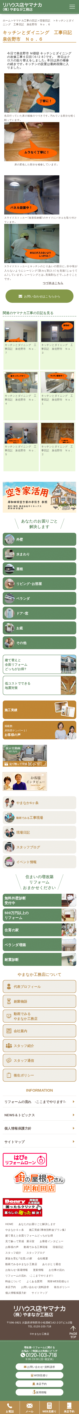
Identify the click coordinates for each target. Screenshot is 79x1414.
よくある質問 (34, 1281)
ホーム (7, 20)
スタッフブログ (35, 1252)
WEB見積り (40, 1375)
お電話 (10, 1411)
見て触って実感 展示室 (20, 1241)
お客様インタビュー (52, 1241)
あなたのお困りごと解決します (37, 1224)
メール (29, 1411)
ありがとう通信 (51, 1264)
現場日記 (46, 20)
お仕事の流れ (57, 1270)
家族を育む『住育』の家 (18, 1258)
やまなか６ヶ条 (14, 1229)
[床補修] (31, 110)
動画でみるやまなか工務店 (21, 1264)
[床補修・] (31, 159)
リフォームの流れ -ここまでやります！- (35, 1101)
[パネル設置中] (31, 212)
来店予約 (10, 1287)
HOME (9, 1224)
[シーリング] (31, 261)
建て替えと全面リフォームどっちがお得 (29, 1235)
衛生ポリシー (62, 1287)
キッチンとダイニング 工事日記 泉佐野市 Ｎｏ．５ (21, 450)
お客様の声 (12, 1247)
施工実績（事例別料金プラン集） (47, 1229)
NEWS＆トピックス (19, 1114)
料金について (13, 1281)
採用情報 (41, 1392)
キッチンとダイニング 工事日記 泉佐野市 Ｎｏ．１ (57, 399)
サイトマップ (14, 1141)
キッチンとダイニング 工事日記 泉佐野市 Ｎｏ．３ (57, 348)
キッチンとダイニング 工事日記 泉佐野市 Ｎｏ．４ (21, 399)
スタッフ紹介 (13, 1252)
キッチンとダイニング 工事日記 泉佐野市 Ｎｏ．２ (57, 450)
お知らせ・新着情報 (16, 1270)
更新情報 (38, 1270)
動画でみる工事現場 (36, 1247)
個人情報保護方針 (17, 1128)
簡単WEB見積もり (58, 1281)
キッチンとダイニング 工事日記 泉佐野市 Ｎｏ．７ (21, 348)
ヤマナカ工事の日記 (25, 20)
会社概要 (42, 1258)
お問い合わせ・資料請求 (35, 1287)
